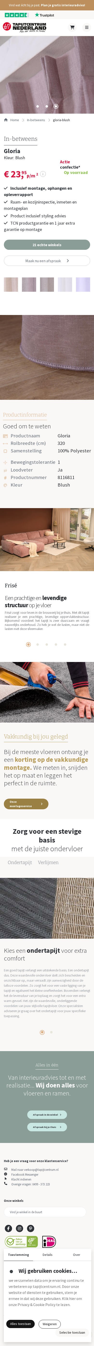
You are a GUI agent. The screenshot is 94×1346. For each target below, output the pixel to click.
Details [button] (48, 1254)
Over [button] (76, 1254)
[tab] (37, 106)
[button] (47, 5)
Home (14, 120)
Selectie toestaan (72, 1332)
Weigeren (50, 1324)
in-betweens (36, 120)
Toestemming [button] (18, 1254)
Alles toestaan (20, 1324)
